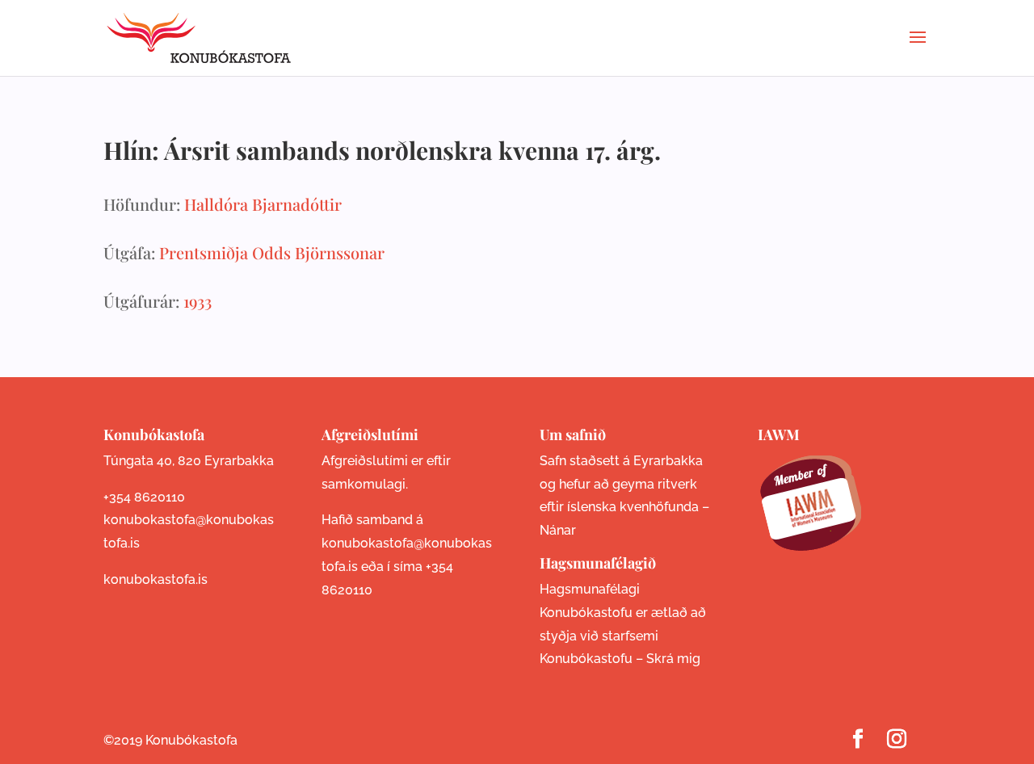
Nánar (558, 530)
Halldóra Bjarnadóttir (263, 204)
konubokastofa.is (155, 579)
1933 (197, 301)
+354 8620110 (144, 497)
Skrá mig (673, 658)
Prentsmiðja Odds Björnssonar (272, 252)
